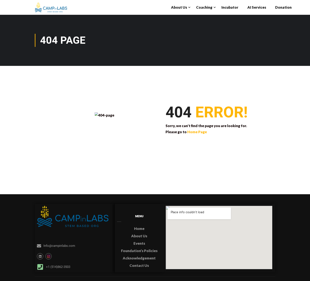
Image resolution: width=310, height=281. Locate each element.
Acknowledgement (139, 258)
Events (139, 243)
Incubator (229, 7)
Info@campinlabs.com (59, 246)
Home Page (197, 132)
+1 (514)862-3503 (58, 267)
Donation (283, 7)
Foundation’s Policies (139, 250)
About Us (179, 7)
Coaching (204, 7)
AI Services (256, 7)
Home (139, 228)
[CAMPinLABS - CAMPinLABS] (51, 7)
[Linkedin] (40, 256)
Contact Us (139, 265)
